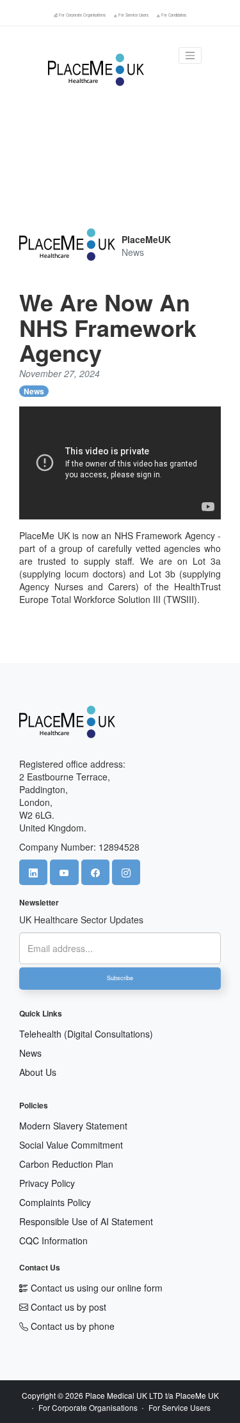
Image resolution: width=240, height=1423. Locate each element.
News (34, 391)
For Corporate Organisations (82, 15)
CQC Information (53, 1240)
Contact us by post (67, 1306)
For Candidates (173, 15)
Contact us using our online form (95, 1287)
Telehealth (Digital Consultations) (86, 1033)
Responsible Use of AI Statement (86, 1221)
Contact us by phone (71, 1326)
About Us (37, 1072)
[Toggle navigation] (190, 55)
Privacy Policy (47, 1183)
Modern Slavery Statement (73, 1125)
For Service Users (133, 15)
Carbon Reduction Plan (66, 1164)
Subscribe (120, 978)
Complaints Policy (55, 1202)
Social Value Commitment (71, 1144)
